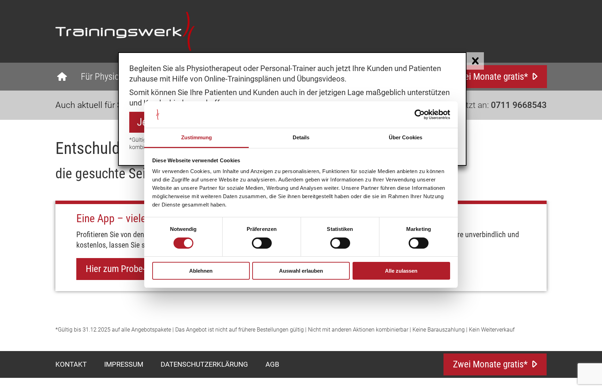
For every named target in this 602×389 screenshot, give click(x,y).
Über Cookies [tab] (405, 137)
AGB (272, 364)
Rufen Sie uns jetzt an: (475, 105)
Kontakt (71, 364)
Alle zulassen (401, 271)
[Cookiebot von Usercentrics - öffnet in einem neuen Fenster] (419, 114)
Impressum (123, 364)
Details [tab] (301, 137)
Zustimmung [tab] (196, 137)
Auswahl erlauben (301, 271)
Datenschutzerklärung (204, 364)
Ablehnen (201, 271)
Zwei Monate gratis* (490, 76)
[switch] (262, 243)
